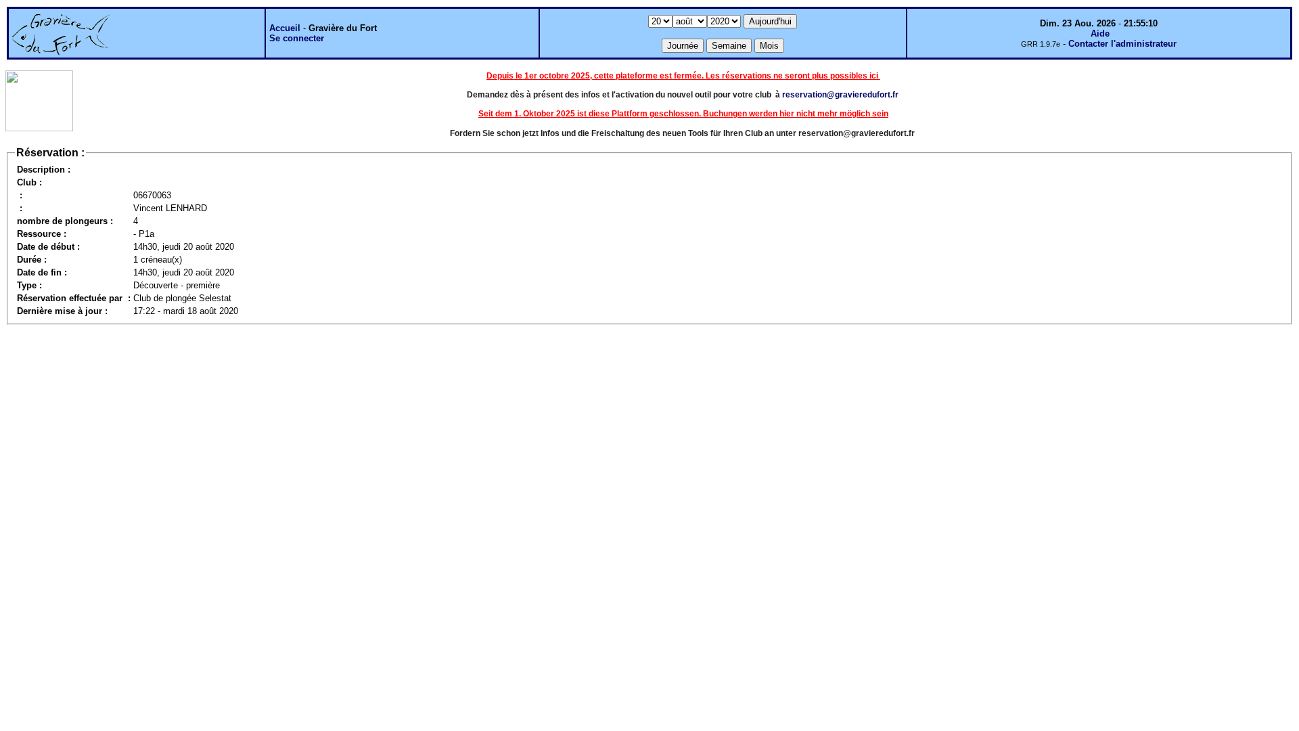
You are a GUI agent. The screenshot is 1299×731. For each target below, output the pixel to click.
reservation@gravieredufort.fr (840, 94)
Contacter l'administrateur (1122, 44)
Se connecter (296, 38)
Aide (1100, 33)
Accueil (284, 28)
